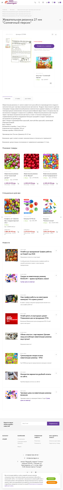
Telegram (31, 472)
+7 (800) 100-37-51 (31, 455)
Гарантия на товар (54, 443)
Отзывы (17, 98)
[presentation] (2, 217)
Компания (21, 435)
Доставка (28, 98)
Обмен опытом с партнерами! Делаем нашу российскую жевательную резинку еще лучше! (36, 336)
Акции (4, 439)
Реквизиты (37, 443)
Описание (7, 98)
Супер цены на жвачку (27, 282)
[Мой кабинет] (43, 2)
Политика (37, 441)
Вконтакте (27, 472)
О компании (21, 439)
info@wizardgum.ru (33, 458)
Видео (19, 446)
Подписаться (53, 423)
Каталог (5, 435)
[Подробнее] (56, 250)
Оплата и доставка (54, 441)
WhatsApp (35, 472)
